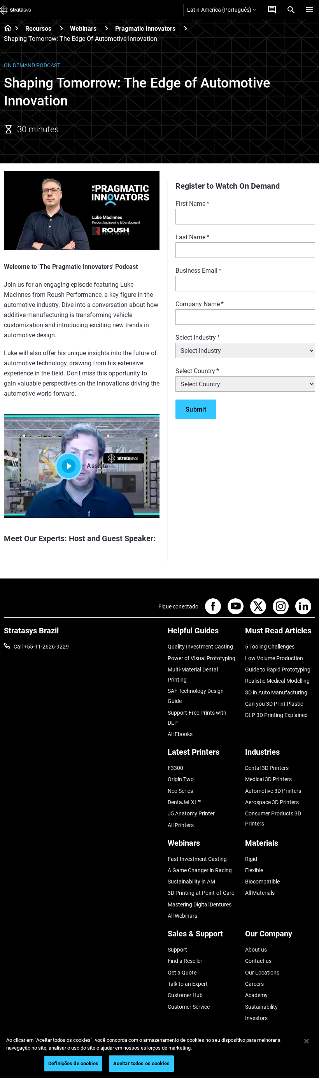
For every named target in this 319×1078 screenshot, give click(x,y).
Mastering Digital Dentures (199, 904)
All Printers (181, 825)
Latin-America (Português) (219, 10)
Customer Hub (185, 995)
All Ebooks (180, 734)
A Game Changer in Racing (200, 870)
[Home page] (5, 29)
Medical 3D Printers (268, 779)
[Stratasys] (15, 10)
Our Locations (262, 972)
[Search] (291, 9)
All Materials (260, 893)
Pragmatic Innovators (145, 28)
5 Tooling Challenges (269, 646)
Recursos (38, 28)
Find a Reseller (185, 961)
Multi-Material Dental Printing (193, 674)
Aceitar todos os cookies (141, 1063)
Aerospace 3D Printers (272, 802)
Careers (254, 984)
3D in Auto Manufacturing (276, 692)
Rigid (251, 859)
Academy (256, 995)
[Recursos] (61, 28)
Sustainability (261, 1007)
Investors (256, 1018)
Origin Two (181, 779)
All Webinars (182, 916)
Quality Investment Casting (200, 646)
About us (256, 950)
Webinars (83, 28)
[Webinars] (106, 28)
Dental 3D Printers (267, 768)
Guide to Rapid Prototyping (277, 669)
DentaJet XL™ (184, 802)
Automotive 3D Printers (273, 791)
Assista (97, 466)
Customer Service (189, 1007)
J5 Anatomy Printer (191, 813)
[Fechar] (306, 1041)
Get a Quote (182, 972)
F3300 (175, 768)
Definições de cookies (73, 1063)
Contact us (258, 961)
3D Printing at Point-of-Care (201, 893)
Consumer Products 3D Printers (273, 818)
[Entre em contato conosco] (272, 9)
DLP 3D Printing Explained (276, 715)
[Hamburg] (309, 9)
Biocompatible (262, 881)
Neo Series (180, 791)
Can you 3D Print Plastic (274, 704)
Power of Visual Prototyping (201, 658)
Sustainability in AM (191, 881)
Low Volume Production (274, 658)
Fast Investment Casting (197, 859)
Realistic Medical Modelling (277, 681)
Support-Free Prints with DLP (197, 718)
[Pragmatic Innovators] (185, 28)
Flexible (254, 870)
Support (177, 950)
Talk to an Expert (188, 984)
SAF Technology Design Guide (196, 696)
